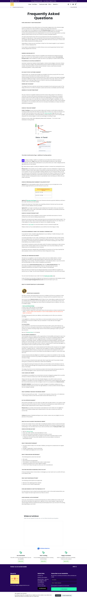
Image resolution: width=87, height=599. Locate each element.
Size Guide (30, 224)
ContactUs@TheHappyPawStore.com (19, 585)
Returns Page (30, 431)
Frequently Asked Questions (18, 7)
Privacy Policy (41, 584)
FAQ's (50, 4)
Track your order (43, 4)
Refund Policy (30, 332)
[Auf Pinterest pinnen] (76, 7)
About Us (56, 4)
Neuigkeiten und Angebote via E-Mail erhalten (61, 585)
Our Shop (35, 4)
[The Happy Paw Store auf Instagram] (13, 1)
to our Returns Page (29, 306)
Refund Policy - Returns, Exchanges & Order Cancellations (43, 581)
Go (23, 306)
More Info (21, 561)
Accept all (58, 595)
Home (29, 4)
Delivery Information (42, 577)
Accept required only (67, 595)
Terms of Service (41, 586)
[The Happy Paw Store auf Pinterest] (12, 1)
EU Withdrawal (42, 588)
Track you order (48, 113)
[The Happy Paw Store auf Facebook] (10, 1)
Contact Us (40, 575)
